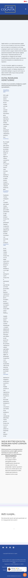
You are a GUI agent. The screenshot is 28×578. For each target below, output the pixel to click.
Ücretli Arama (5, 138)
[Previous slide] (3, 465)
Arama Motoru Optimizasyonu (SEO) (6, 91)
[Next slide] (24, 465)
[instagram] (13, 547)
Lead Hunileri (5, 374)
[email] (3, 547)
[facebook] (10, 547)
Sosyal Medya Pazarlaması (6, 191)
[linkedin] (6, 547)
